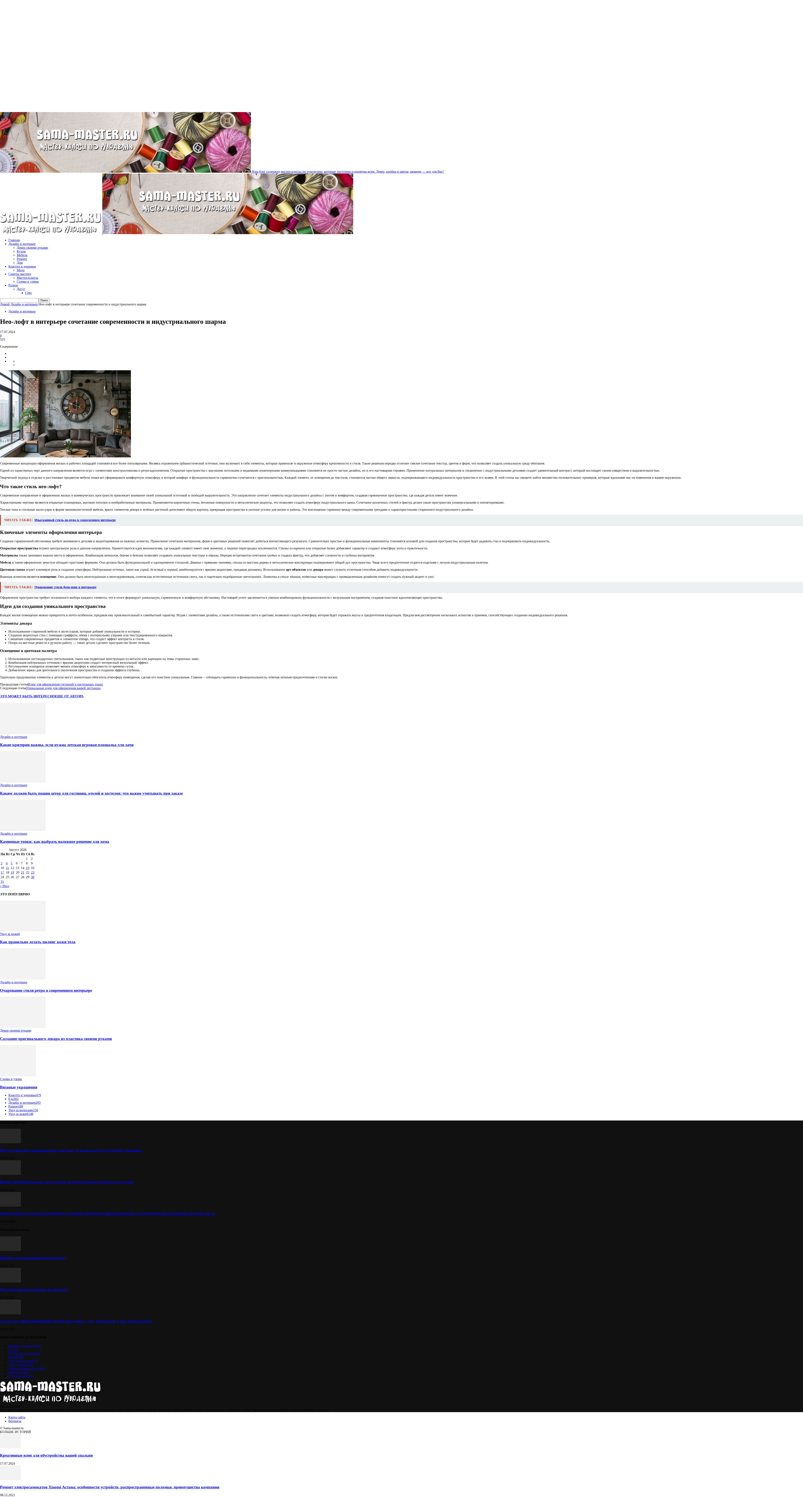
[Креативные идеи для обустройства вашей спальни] (10, 1447)
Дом (20, 262)
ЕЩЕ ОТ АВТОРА (69, 696)
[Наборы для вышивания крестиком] (10, 1250)
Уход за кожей (10, 934)
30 (32, 877)
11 (7, 868)
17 (2, 872)
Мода (20, 270)
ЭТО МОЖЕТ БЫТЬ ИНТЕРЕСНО (27, 696)
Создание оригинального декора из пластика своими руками (56, 1038)
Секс (28, 293)
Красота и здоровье (22, 266)
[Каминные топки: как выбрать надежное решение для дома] (23, 830)
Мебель (22, 255)
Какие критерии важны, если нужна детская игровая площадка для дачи (67, 745)
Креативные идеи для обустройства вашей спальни (46, 1455)
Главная (14, 240)
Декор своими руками (32, 247)
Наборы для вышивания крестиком (32, 1258)
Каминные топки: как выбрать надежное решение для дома (54, 841)
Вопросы (14, 1421)
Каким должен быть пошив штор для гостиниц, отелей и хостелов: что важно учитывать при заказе (91, 793)
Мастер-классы (27, 277)
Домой (5, 304)
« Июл (4, 886)
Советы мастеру (19, 274)
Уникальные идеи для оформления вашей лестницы (63, 688)
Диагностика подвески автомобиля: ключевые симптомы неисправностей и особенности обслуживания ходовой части (107, 1213)
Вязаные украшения (18, 1087)
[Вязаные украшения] (18, 1075)
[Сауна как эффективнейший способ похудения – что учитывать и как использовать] (10, 1313)
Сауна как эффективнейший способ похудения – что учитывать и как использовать (76, 1321)
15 (27, 868)
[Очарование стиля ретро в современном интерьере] (23, 978)
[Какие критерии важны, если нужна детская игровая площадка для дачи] (23, 733)
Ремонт (22, 259)
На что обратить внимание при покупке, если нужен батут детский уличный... (71, 1150)
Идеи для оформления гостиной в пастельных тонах (65, 684)
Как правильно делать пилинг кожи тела (37, 942)
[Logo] (51, 233)
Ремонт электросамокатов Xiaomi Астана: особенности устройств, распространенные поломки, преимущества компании (109, 1487)
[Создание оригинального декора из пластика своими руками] (23, 1027)
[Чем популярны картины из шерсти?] (10, 1281)
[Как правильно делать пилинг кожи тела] (23, 930)
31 (2, 881)
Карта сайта (16, 1417)
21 (22, 872)
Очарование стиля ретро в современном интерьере (46, 990)
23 (32, 872)
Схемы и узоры (28, 281)
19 (12, 872)
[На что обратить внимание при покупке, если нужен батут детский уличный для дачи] (10, 1142)
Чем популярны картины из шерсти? (34, 1289)
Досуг (21, 289)
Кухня (21, 251)
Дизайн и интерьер (22, 244)
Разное (13, 285)
